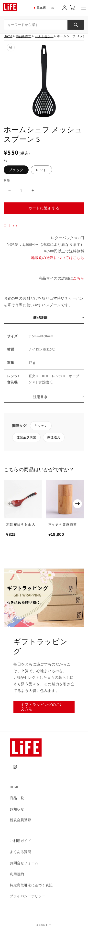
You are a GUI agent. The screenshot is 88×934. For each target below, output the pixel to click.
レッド (41, 170)
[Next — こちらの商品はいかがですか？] (77, 503)
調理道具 (53, 437)
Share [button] (13, 225)
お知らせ (17, 809)
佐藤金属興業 (26, 437)
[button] (83, 8)
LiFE (49, 925)
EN (52, 8)
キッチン (40, 426)
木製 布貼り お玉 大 (20, 524)
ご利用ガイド (20, 841)
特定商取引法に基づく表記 (31, 885)
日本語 (41, 8)
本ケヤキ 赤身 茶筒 (62, 524)
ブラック (16, 170)
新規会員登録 (20, 820)
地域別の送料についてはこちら (57, 257)
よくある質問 (20, 852)
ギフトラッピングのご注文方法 (42, 706)
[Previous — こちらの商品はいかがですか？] (10, 503)
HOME (14, 787)
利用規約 (17, 874)
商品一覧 (17, 798)
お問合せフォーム (24, 863)
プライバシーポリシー (27, 896)
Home (8, 36)
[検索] (75, 25)
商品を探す (23, 36)
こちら (78, 278)
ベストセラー (44, 36)
